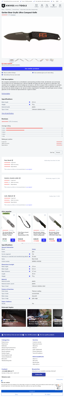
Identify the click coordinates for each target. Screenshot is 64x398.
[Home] (14, 5)
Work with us (36, 364)
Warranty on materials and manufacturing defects (15, 256)
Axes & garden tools (7, 355)
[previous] (4, 227)
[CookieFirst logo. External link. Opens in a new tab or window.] (1, 380)
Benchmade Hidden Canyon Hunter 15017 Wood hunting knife (40, 234)
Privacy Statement (37, 351)
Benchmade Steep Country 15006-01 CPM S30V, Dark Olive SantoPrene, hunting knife (55, 234)
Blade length (5, 102)
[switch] (58, 388)
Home (3, 9)
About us (35, 358)
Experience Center (37, 344)
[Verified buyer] (12, 160)
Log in (42, 6)
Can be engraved (6, 254)
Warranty (35, 345)
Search (46, 6)
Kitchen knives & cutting (8, 349)
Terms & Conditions (37, 353)
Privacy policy (59, 379)
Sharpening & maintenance (9, 347)
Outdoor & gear (6, 353)
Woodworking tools (6, 360)
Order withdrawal (37, 349)
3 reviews (13, 15)
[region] (32, 39)
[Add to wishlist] (14, 215)
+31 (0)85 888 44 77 (8, 371)
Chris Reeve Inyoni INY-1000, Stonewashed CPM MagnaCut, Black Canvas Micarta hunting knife (23, 234)
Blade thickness (6, 271)
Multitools (4, 345)
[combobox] (58, 152)
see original (29, 169)
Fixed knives (8, 9)
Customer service (37, 342)
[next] (59, 227)
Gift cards (35, 360)
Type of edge (5, 298)
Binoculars (4, 358)
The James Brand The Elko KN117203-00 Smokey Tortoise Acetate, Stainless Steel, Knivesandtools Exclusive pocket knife (8, 234)
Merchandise (36, 362)
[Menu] (61, 384)
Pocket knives (5, 342)
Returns (35, 347)
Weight (4, 104)
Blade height (5, 266)
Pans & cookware (6, 351)
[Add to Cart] (12, 240)
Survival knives (15, 9)
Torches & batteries (6, 357)
